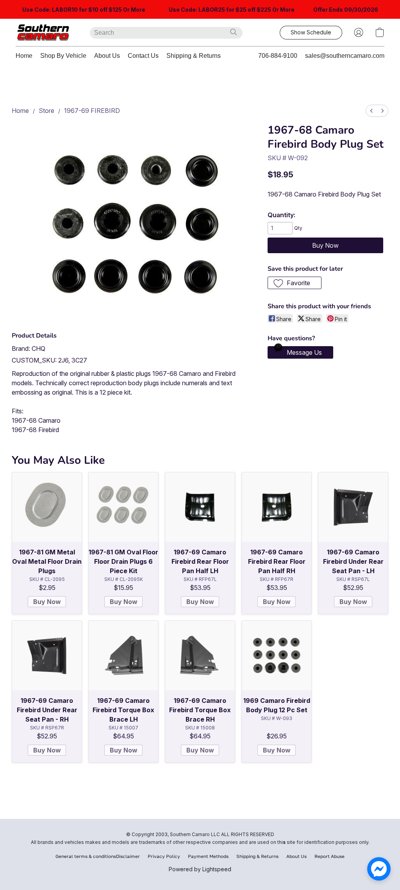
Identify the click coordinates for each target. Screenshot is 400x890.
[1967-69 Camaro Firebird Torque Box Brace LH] (123, 655)
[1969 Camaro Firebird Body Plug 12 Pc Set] (276, 655)
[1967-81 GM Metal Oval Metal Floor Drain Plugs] (47, 507)
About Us (107, 55)
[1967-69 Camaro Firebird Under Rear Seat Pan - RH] (47, 655)
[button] (45, 32)
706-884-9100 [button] (277, 55)
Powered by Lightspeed (200, 869)
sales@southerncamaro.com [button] (344, 55)
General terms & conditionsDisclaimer (97, 856)
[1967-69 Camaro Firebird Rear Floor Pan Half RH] (276, 507)
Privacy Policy (164, 856)
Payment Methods (208, 856)
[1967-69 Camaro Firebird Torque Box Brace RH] (200, 655)
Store (46, 110)
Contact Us (143, 55)
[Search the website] (233, 32)
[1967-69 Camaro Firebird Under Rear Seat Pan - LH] (353, 507)
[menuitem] (371, 110)
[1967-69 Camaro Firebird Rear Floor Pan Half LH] (200, 507)
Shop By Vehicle (63, 55)
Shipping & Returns (193, 55)
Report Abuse (329, 856)
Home (24, 55)
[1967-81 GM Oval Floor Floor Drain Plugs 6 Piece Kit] (123, 507)
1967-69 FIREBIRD (92, 110)
